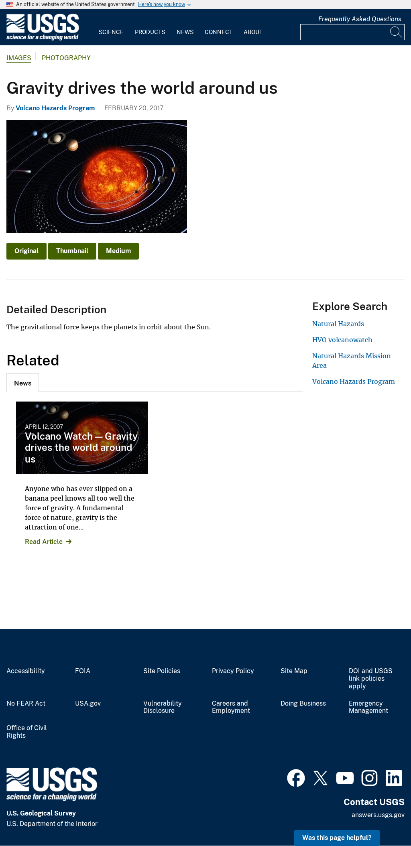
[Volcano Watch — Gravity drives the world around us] (82, 438)
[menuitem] (111, 27)
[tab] (22, 382)
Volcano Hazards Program (55, 108)
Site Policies (161, 671)
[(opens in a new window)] (296, 777)
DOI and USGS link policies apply (371, 678)
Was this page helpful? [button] (337, 838)
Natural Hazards (338, 324)
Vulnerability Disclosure (162, 707)
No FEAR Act (25, 703)
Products (150, 32)
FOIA (82, 671)
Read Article (44, 542)
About (253, 32)
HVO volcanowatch (342, 340)
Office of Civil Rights (26, 731)
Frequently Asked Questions (359, 19)
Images (18, 58)
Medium (118, 251)
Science (111, 32)
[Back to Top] (382, 817)
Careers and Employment (231, 707)
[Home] (42, 39)
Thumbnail (72, 251)
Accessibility (25, 671)
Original (26, 251)
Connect (218, 32)
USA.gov (88, 703)
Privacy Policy (233, 671)
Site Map (294, 671)
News (185, 32)
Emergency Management (368, 707)
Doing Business (303, 703)
